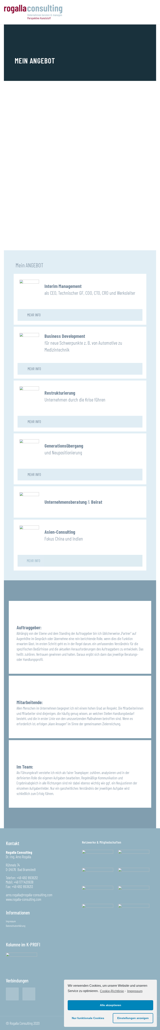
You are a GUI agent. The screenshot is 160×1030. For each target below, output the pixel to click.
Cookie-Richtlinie (112, 991)
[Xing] (12, 993)
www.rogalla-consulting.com (23, 899)
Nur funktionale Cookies (88, 1018)
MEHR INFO (34, 315)
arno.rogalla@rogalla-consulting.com (29, 895)
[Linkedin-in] (28, 993)
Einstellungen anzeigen (133, 1018)
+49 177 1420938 (23, 882)
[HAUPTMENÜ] (150, 12)
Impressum (134, 991)
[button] (31, 561)
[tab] (80, 315)
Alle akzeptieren (110, 1005)
